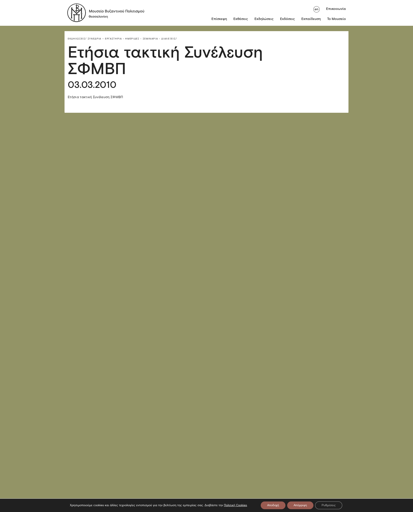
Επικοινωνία (336, 9)
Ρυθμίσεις (329, 505)
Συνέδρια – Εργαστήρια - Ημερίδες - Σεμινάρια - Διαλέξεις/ (132, 38)
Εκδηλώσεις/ (77, 38)
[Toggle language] (316, 8)
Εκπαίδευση (311, 19)
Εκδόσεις (287, 19)
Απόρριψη (300, 505)
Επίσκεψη (219, 19)
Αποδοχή (273, 505)
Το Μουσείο (336, 19)
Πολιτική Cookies (235, 505)
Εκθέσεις (240, 19)
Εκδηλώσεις (264, 19)
